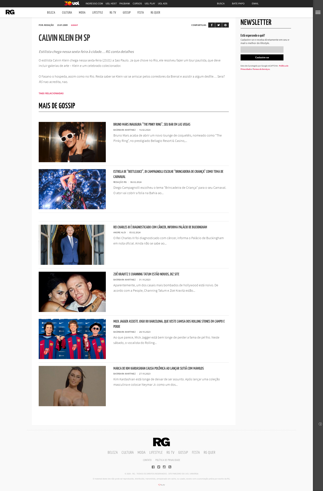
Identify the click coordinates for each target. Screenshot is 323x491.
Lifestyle (97, 12)
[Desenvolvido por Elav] (161, 485)
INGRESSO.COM (94, 3)
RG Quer (155, 12)
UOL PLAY (150, 3)
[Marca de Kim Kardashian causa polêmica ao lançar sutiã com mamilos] (72, 405)
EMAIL (255, 3)
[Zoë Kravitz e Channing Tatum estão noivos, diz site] (72, 311)
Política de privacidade (167, 460)
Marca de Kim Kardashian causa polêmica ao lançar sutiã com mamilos (158, 368)
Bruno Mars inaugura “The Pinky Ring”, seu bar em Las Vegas (151, 124)
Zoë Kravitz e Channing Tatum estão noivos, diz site (146, 274)
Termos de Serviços (261, 69)
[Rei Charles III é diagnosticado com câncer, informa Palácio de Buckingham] (72, 264)
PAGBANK (124, 3)
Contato (147, 460)
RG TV (113, 12)
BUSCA (221, 3)
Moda (82, 12)
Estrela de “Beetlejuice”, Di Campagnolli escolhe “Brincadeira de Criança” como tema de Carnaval (168, 174)
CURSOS (137, 3)
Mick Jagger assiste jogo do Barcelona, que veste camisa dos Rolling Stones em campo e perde (169, 324)
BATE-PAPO (238, 3)
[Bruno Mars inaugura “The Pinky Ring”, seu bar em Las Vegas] (72, 161)
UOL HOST (111, 3)
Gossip (127, 12)
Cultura (67, 12)
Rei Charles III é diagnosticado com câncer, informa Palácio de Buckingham (160, 227)
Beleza (51, 12)
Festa (140, 12)
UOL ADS (162, 3)
